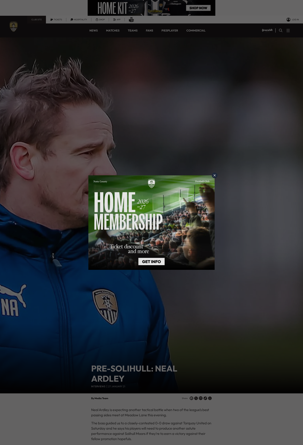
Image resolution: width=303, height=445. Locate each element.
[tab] (214, 175)
